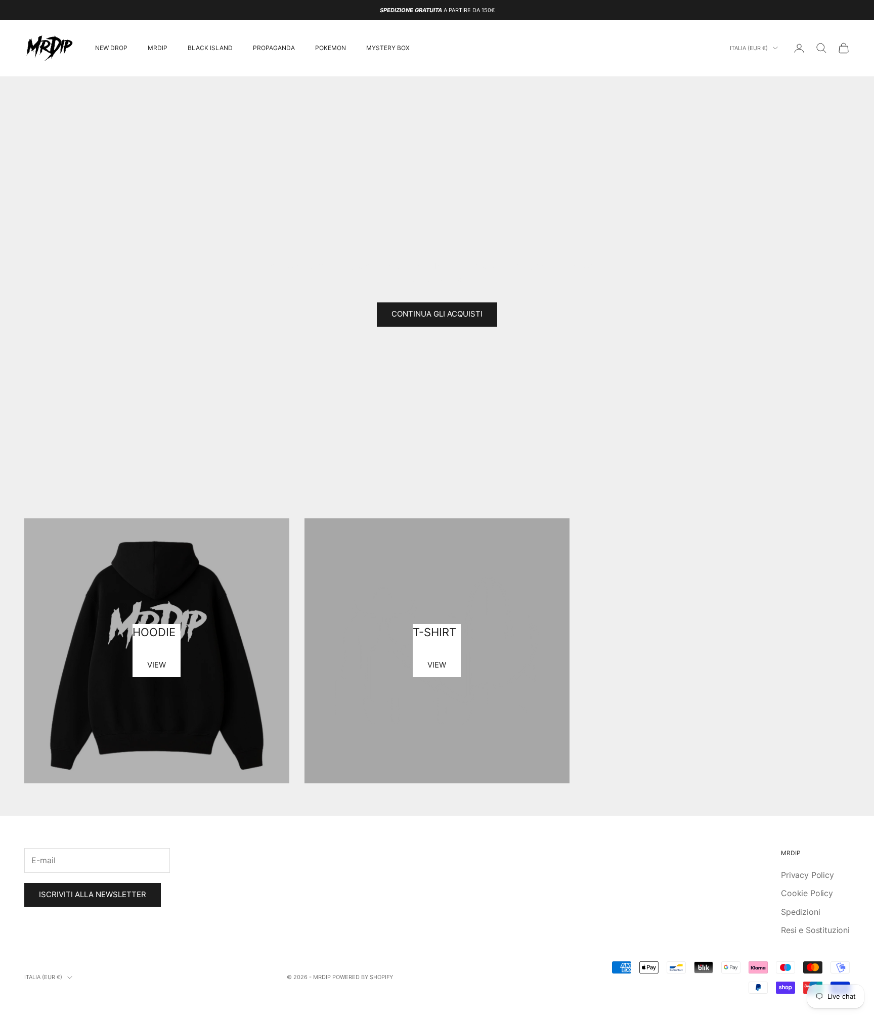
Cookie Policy (807, 893)
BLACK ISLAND (210, 48)
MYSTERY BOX (388, 48)
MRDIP (157, 48)
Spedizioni (800, 912)
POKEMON (330, 48)
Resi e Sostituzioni (815, 930)
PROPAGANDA (274, 48)
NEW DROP (111, 48)
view (156, 665)
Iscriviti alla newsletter (92, 894)
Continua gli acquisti (437, 314)
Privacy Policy (807, 875)
